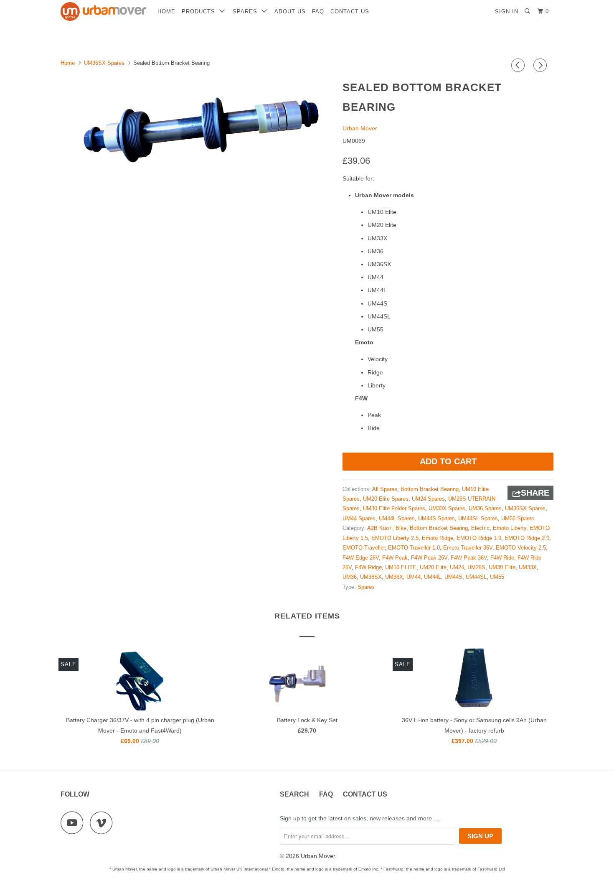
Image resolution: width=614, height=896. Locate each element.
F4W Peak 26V (429, 558)
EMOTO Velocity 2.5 (521, 548)
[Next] (541, 65)
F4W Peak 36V (469, 558)
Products (200, 11)
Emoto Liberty (509, 528)
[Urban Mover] (103, 11)
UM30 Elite (502, 567)
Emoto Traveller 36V (467, 548)
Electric (480, 528)
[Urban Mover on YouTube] (74, 822)
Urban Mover (360, 128)
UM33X (528, 567)
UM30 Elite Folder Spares (394, 508)
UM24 (457, 567)
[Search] (528, 11)
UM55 (497, 577)
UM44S (453, 577)
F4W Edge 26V (361, 558)
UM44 (413, 577)
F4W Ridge (368, 567)
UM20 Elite (433, 567)
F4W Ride (502, 558)
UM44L (432, 577)
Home (166, 11)
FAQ (318, 11)
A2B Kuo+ (379, 528)
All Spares (384, 489)
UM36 (350, 577)
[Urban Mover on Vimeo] (103, 822)
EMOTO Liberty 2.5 (395, 538)
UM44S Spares (436, 518)
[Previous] (519, 65)
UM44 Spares (359, 518)
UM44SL (476, 577)
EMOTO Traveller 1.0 (414, 548)
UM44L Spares (397, 518)
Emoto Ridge (437, 538)
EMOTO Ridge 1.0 (479, 538)
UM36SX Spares (525, 508)
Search (294, 794)
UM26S (476, 567)
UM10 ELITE (400, 567)
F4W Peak (395, 558)
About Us (290, 11)
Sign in (506, 11)
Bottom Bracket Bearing (430, 489)
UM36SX (371, 577)
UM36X (394, 577)
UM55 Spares (517, 518)
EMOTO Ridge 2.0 (527, 538)
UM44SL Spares (478, 518)
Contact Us (349, 11)
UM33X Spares (447, 508)
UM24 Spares (428, 499)
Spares (247, 11)
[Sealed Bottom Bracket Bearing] (197, 127)
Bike (401, 528)
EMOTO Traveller (364, 548)
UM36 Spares (485, 508)
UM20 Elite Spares (385, 499)
